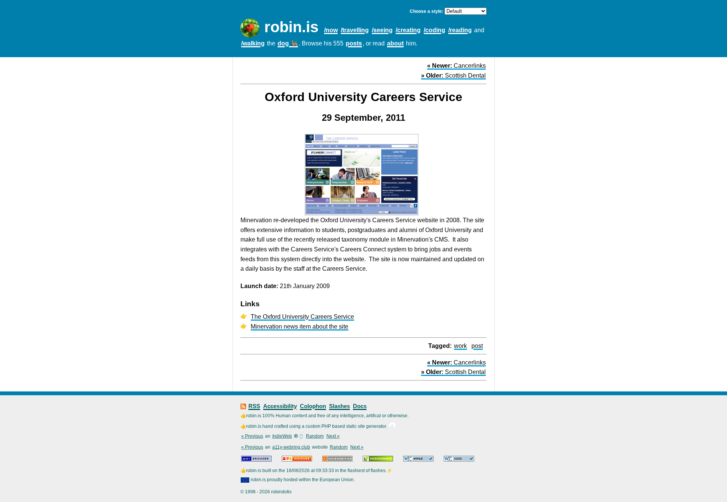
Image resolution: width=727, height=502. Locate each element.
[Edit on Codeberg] (392, 426)
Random (315, 436)
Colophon (313, 406)
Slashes (339, 406)
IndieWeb (282, 436)
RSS (254, 406)
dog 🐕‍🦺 (288, 43)
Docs (360, 406)
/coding (434, 30)
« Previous (252, 436)
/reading (460, 30)
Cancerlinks (456, 65)
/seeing (382, 30)
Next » (333, 436)
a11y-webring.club (291, 447)
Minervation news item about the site (299, 326)
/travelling (355, 30)
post (477, 346)
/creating (408, 30)
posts (354, 43)
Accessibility (280, 406)
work (460, 346)
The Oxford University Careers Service (302, 316)
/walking (253, 43)
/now (331, 30)
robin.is (291, 27)
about (395, 43)
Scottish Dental (453, 75)
